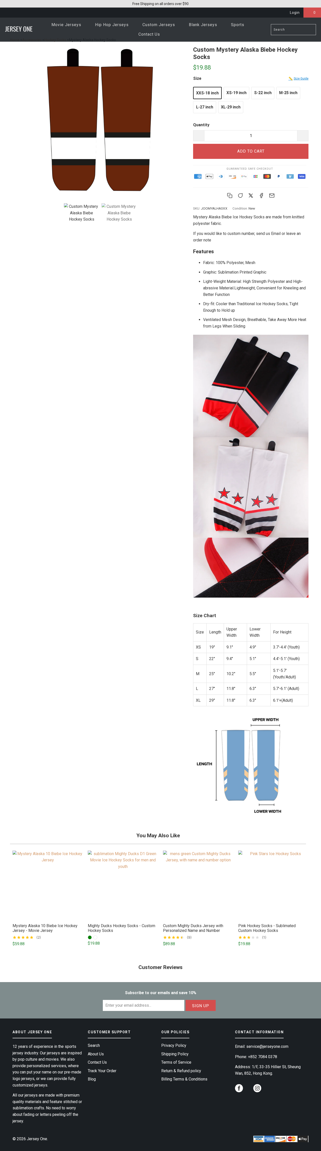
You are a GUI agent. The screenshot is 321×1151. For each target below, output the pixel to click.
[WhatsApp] (240, 195)
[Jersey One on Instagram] (257, 1089)
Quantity (201, 124)
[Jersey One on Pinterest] (248, 1091)
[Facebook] (261, 195)
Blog (92, 1079)
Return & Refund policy (181, 1070)
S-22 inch (263, 92)
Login (295, 13)
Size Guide (298, 79)
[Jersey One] (19, 29)
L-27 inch (204, 107)
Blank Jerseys (203, 24)
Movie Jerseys (67, 24)
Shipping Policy (175, 1054)
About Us (96, 1054)
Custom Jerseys (159, 24)
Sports (238, 24)
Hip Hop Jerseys (112, 24)
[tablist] (100, 223)
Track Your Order (102, 1070)
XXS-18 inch (207, 93)
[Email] (272, 195)
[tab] (81, 213)
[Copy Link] (229, 195)
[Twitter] (251, 195)
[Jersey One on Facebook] (239, 1089)
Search (94, 1045)
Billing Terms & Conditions (184, 1079)
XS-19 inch (236, 92)
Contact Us (149, 34)
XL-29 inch (230, 107)
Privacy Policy (173, 1045)
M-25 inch (288, 92)
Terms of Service (176, 1062)
